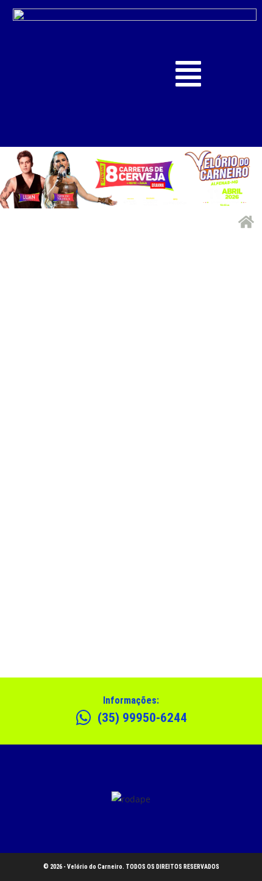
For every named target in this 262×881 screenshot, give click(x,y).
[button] (189, 74)
